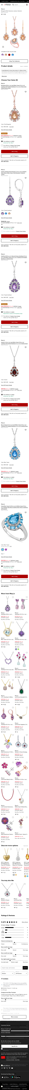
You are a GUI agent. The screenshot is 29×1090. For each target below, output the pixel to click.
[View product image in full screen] (3, 47)
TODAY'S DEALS (4, 1)
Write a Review (25, 922)
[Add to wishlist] (25, 91)
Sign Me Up (14, 1046)
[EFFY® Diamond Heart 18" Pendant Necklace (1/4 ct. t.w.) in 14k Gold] (6, 854)
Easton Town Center (15, 145)
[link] (7, 616)
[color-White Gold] (14, 875)
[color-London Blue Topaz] (27, 876)
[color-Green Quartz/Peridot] (18, 649)
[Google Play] (16, 1077)
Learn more (19, 136)
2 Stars (3, 935)
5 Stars (3, 927)
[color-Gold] (16, 875)
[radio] (16, 649)
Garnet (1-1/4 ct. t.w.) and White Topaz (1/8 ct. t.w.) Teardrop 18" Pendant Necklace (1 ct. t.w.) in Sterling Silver (14, 343)
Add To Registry (14, 156)
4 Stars (3, 930)
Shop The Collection (14, 61)
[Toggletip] (10, 546)
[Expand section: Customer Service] (14, 1025)
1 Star (2, 937)
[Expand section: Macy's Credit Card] (14, 1029)
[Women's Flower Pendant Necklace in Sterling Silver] (7, 890)
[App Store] (5, 1077)
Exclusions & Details (10, 1059)
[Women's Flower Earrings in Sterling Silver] (21, 741)
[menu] (2, 4)
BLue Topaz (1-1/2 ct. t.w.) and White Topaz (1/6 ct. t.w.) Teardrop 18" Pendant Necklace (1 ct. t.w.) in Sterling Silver (14, 425)
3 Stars (3, 932)
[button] (14, 32)
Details (19, 135)
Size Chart (11, 126)
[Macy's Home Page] (7, 5)
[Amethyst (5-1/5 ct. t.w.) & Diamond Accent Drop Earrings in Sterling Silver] (21, 604)
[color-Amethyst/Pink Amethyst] (16, 649)
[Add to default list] (13, 597)
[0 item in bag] (27, 5)
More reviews (14, 1016)
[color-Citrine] (25, 876)
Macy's (3, 9)
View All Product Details (6, 129)
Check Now (17, 1059)
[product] (14, 106)
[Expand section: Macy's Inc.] (14, 1036)
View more (4, 76)
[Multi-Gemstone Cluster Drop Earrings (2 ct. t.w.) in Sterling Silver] (21, 659)
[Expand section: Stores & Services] (14, 1032)
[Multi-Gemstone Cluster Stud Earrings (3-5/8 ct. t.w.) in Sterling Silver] (7, 824)
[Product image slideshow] (14, 32)
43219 (12, 141)
